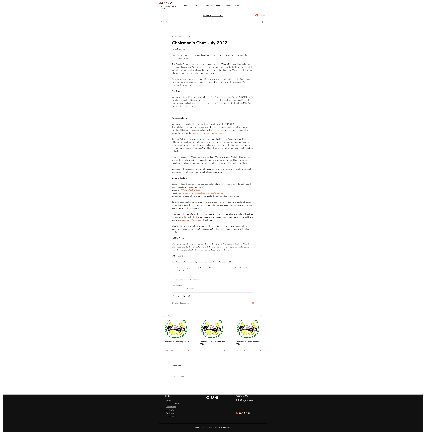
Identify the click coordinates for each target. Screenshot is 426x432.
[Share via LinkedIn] (184, 296)
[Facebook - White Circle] (212, 397)
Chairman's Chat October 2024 (247, 342)
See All (262, 315)
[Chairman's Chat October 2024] (249, 329)
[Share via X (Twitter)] (178, 296)
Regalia (169, 400)
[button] (262, 22)
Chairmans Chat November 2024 (212, 342)
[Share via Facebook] (173, 296)
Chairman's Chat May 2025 (176, 341)
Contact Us (170, 416)
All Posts (164, 22)
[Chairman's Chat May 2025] (177, 329)
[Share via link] (189, 296)
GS (166, 3)
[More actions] (252, 36)
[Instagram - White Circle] (216, 397)
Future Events (171, 407)
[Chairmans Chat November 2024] (213, 329)
